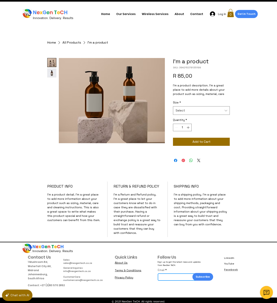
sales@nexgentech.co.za (77, 263)
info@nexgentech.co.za (77, 271)
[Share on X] (198, 160)
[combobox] (201, 110)
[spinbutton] (182, 127)
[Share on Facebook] (175, 160)
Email (161, 270)
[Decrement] (176, 127)
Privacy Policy (124, 277)
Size (177, 102)
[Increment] (188, 127)
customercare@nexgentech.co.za (83, 280)
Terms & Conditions (128, 270)
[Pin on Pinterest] (183, 160)
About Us (121, 262)
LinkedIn (229, 258)
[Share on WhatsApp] (191, 160)
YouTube (229, 263)
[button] (230, 13)
